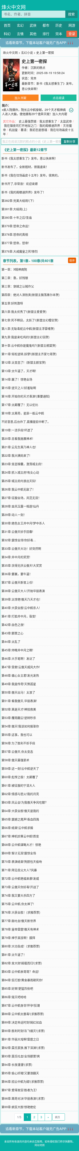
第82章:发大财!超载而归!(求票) (21, 963)
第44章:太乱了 (10, 641)
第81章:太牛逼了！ (13, 954)
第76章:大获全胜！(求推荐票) (20, 912)
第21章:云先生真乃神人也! (18, 447)
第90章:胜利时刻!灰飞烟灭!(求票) (23, 1031)
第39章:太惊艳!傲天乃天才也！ (21, 599)
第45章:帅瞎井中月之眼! (17, 650)
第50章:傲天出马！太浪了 (18, 692)
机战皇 (13, 130)
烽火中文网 (13, 6)
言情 (20, 33)
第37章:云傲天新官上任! (17, 582)
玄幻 (20, 25)
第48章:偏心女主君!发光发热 (20, 675)
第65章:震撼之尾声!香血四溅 (20, 819)
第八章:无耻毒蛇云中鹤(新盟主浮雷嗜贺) (28, 328)
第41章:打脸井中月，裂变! (18, 616)
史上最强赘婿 (27, 121)
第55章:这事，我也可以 (16, 734)
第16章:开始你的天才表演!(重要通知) (25, 396)
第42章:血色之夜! (12, 624)
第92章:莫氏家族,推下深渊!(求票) (23, 1047)
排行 (46, 33)
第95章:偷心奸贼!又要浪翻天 (20, 1073)
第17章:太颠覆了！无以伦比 (19, 404)
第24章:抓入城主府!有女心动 (20, 472)
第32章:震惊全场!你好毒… (18, 540)
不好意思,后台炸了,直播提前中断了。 (25, 421)
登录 (71, 33)
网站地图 (40, 1145)
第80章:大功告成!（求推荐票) (20, 946)
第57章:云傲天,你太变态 (17, 751)
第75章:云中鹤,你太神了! (17, 904)
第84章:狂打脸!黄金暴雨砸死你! (22, 980)
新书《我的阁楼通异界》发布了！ (23, 192)
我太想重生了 (48, 121)
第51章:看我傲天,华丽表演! (19, 701)
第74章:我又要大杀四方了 (18, 895)
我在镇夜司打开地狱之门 (20, 125)
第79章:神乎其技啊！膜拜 (18, 937)
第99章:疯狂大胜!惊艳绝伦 (18, 1107)
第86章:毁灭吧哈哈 (13, 997)
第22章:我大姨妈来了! (15, 455)
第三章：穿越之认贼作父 (17, 286)
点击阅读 (58, 98)
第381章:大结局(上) (14, 209)
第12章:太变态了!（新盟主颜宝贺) (23, 362)
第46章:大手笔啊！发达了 (18, 658)
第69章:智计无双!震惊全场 (18, 853)
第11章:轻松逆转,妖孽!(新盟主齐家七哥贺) (29, 354)
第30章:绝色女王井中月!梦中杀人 (23, 523)
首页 (7, 25)
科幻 (7, 33)
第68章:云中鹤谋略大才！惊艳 (21, 844)
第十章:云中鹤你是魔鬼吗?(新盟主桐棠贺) (28, 345)
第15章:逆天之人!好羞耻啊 (18, 388)
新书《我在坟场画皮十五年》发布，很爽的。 (30, 175)
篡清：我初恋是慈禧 (34, 130)
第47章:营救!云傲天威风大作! (20, 667)
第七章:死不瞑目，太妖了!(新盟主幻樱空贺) (29, 320)
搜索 (71, 14)
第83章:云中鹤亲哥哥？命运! (20, 971)
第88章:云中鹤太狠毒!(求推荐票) (22, 1014)
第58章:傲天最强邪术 (15, 760)
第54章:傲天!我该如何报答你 (20, 726)
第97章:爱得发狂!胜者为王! (19, 1090)
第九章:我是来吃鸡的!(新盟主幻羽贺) (25, 337)
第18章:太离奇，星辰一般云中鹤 (22, 413)
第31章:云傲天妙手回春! (17, 531)
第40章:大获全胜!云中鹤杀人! (20, 608)
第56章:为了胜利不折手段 (18, 743)
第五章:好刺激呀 (12, 303)
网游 (71, 25)
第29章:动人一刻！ (13, 514)
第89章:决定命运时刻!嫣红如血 (21, 1022)
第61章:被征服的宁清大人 (18, 785)
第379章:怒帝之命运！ (16, 226)
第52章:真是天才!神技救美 (18, 709)
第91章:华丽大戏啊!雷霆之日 (20, 1039)
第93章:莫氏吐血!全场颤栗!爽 (20, 1056)
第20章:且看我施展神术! (17, 438)
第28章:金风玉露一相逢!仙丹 (20, 506)
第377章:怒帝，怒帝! (15, 243)
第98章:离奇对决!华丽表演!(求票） (24, 1098)
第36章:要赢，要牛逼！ (16, 574)
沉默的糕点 (38, 67)
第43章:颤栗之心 (12, 633)
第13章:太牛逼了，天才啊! (18, 371)
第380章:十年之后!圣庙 (16, 217)
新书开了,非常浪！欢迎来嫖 (19, 183)
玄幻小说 (27, 52)
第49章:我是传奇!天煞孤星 (18, 684)
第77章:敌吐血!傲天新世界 (18, 921)
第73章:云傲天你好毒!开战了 (20, 887)
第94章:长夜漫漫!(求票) (16, 1064)
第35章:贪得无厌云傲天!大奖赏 (21, 565)
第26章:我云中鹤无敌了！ (18, 489)
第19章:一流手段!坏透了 (17, 430)
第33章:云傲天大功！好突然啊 (21, 548)
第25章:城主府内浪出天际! (18, 481)
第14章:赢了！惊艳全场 (16, 379)
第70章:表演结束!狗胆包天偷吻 (21, 861)
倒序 (72, 260)
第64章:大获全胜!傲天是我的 (20, 811)
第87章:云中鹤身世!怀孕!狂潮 (20, 1005)
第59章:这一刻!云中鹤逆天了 (20, 768)
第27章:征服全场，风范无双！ (21, 498)
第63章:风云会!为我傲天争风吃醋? (24, 802)
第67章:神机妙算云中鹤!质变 (20, 836)
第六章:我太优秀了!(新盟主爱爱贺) (24, 311)
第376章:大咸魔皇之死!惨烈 (19, 251)
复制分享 (69, 141)
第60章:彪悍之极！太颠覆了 (19, 777)
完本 (58, 33)
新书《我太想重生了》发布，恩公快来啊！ (29, 158)
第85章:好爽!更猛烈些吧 (17, 988)
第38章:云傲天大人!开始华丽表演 (23, 591)
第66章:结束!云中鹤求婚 (17, 827)
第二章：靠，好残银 (14, 278)
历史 (58, 25)
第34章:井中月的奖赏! (15, 557)
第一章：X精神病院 (14, 269)
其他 (33, 33)
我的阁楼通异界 (49, 125)
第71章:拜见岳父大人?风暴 (19, 870)
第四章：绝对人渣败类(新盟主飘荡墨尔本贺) (30, 295)
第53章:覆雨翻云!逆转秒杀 (18, 718)
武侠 (33, 25)
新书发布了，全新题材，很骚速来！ (25, 167)
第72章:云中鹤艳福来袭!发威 (20, 878)
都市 (46, 25)
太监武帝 (66, 121)
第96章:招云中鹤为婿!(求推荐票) (22, 1081)
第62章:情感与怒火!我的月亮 (20, 794)
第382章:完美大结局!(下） (18, 200)
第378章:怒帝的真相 (14, 234)
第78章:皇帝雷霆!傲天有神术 (20, 929)
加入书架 (20, 98)
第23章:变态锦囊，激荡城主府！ (22, 464)
